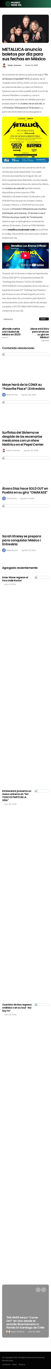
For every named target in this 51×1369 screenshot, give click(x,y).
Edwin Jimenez (14, 65)
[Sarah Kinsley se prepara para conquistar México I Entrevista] (25, 517)
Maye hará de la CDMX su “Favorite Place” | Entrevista (23, 387)
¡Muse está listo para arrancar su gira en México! (39, 334)
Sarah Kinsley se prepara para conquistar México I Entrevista (21, 540)
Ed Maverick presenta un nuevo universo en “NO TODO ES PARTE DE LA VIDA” (16, 795)
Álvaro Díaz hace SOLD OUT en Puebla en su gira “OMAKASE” (25, 490)
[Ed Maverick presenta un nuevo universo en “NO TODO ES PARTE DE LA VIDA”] (42, 894)
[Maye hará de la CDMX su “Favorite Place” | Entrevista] (25, 366)
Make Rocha (12, 394)
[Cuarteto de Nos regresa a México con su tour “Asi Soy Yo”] (42, 1107)
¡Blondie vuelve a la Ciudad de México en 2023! (11, 333)
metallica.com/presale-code (21, 229)
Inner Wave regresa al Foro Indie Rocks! (15, 579)
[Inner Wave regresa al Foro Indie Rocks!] (42, 680)
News (14, 1364)
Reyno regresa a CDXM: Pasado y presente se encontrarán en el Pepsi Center (27, 1322)
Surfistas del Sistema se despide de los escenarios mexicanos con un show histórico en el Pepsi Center (23, 438)
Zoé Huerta (11, 498)
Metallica (9, 319)
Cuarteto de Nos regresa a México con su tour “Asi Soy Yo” (16, 1007)
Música (22, 1364)
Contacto (6, 1364)
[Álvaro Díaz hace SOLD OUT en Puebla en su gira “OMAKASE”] (25, 470)
